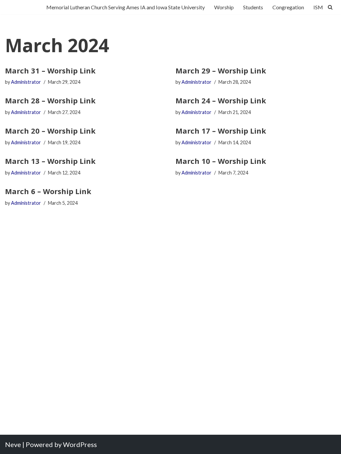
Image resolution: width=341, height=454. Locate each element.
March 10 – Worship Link (220, 161)
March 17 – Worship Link (220, 131)
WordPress (80, 444)
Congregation (288, 7)
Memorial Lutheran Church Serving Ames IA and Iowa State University (125, 7)
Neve (13, 444)
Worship (224, 7)
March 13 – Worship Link (50, 161)
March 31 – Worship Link (50, 70)
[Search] (330, 7)
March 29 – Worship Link (220, 70)
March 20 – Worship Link (50, 131)
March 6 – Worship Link (48, 191)
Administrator (26, 82)
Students (253, 7)
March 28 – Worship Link (50, 100)
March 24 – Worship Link (220, 100)
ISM (318, 7)
